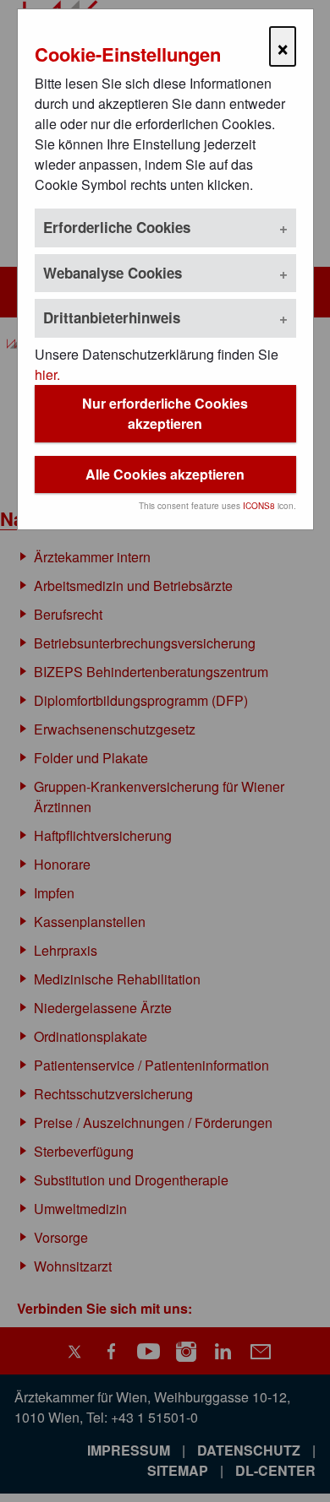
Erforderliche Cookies (116, 227)
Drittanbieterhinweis (111, 317)
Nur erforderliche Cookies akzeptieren (165, 413)
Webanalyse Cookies (112, 273)
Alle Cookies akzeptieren (165, 474)
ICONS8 (259, 506)
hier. (47, 374)
